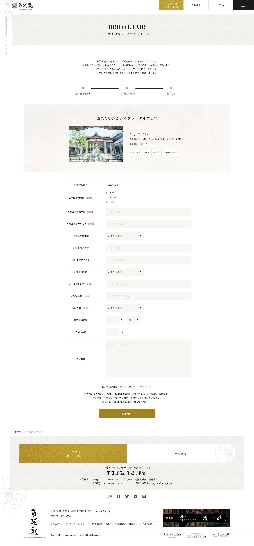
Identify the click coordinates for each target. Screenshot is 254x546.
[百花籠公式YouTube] (135, 496)
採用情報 (147, 524)
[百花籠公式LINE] (144, 496)
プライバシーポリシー (76, 524)
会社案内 (55, 524)
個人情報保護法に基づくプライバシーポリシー (125, 386)
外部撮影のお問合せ (125, 524)
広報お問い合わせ (101, 524)
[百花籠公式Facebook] (118, 496)
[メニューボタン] (243, 5)
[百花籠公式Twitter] (127, 496)
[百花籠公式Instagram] (110, 496)
